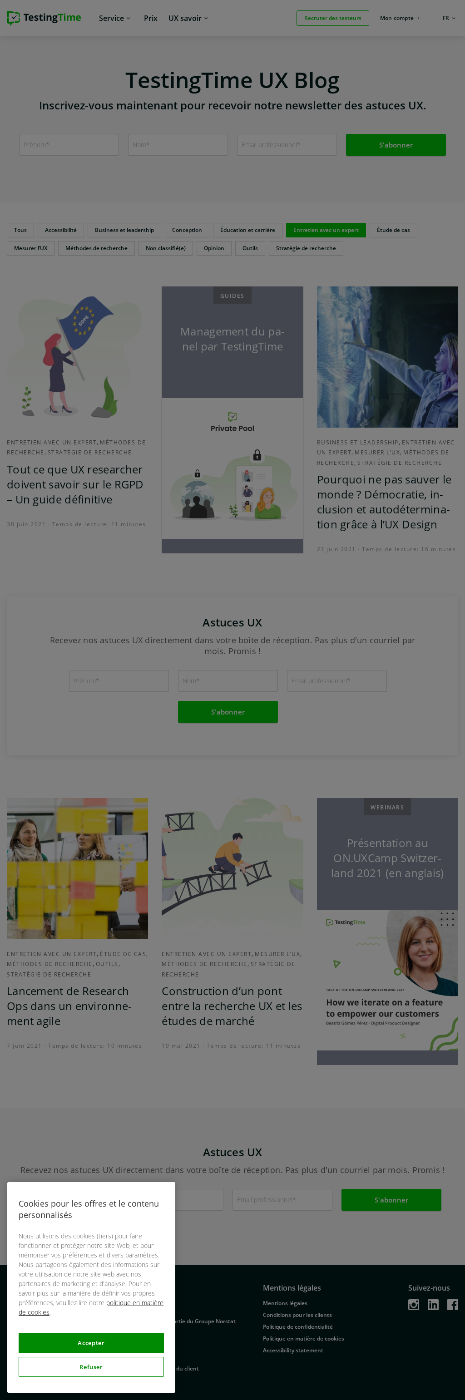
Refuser (91, 1367)
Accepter (91, 1343)
